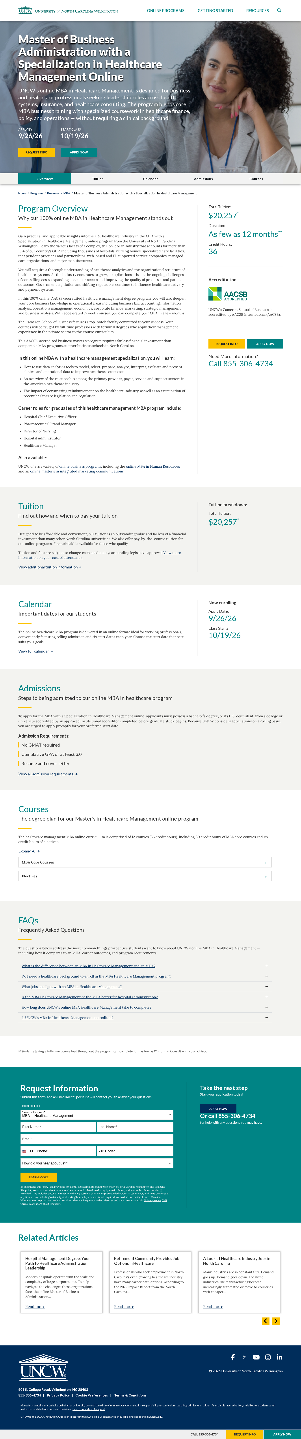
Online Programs (165, 10)
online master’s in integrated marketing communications (77, 471)
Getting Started (215, 10)
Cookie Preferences (91, 1395)
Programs (36, 193)
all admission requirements (48, 773)
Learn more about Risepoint (44, 1203)
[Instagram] (268, 1357)
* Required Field (30, 1106)
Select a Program (33, 1112)
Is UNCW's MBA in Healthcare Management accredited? (67, 1017)
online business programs (80, 466)
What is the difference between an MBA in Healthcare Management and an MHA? (88, 966)
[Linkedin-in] (280, 1357)
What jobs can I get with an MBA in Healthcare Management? (72, 986)
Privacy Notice (152, 1200)
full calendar (35, 651)
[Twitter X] (245, 1357)
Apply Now (79, 152)
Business (53, 193)
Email (27, 1139)
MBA (66, 193)
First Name (31, 1127)
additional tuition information (50, 567)
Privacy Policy (58, 1395)
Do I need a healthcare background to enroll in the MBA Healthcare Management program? (96, 976)
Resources (257, 10)
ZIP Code (107, 1151)
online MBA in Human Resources (153, 466)
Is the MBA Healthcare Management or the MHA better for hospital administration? (90, 997)
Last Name (108, 1127)
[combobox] (96, 1115)
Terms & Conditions (130, 1395)
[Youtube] (256, 1357)
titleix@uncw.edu (152, 1416)
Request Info (36, 152)
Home (22, 193)
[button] (279, 10)
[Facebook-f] (233, 1357)
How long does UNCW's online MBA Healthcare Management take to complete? (86, 1007)
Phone (42, 1151)
